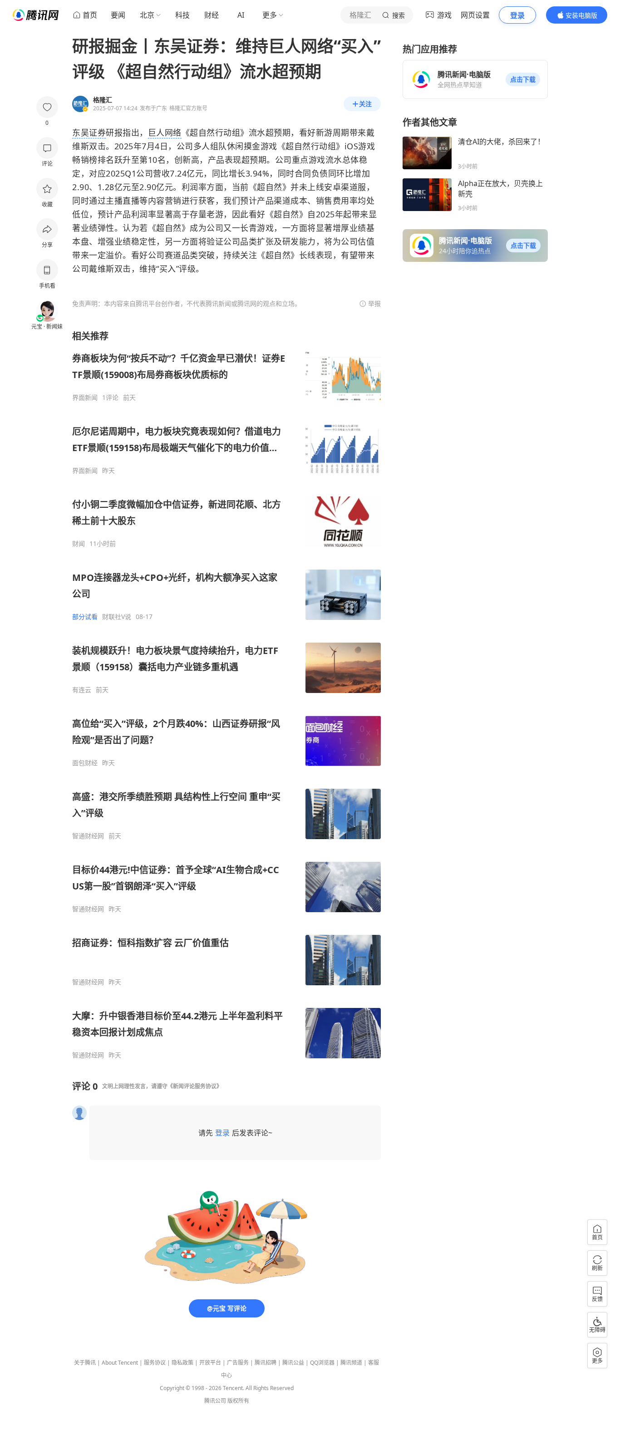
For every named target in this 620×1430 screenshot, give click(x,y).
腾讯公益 (293, 1362)
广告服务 (238, 1362)
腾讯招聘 (265, 1362)
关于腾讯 (85, 1362)
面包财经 (85, 763)
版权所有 (238, 1401)
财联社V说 (116, 617)
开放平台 (210, 1362)
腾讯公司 (215, 1401)
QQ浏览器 (322, 1362)
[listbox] (226, 694)
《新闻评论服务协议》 (194, 1086)
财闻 (78, 544)
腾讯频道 (351, 1362)
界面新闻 (85, 397)
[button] (523, 79)
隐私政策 (182, 1362)
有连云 (81, 690)
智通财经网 (88, 836)
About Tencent (120, 1362)
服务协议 (155, 1362)
